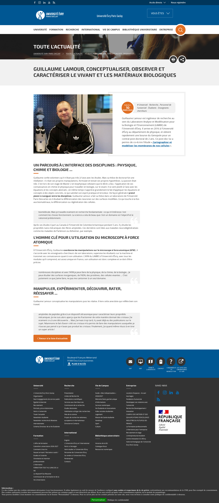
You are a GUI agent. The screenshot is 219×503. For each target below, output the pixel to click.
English (66, 440)
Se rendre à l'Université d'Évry (75, 455)
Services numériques (102, 405)
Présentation (68, 393)
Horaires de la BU (101, 443)
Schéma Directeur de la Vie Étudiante (46, 426)
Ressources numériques (103, 449)
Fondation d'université (134, 399)
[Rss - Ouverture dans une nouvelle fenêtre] (54, 2)
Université (40, 29)
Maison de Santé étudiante (104, 417)
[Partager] (182, 59)
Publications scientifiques (73, 399)
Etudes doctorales (70, 408)
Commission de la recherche (74, 405)
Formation (56, 29)
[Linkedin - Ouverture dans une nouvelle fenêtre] (44, 2)
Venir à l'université (40, 411)
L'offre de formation (40, 443)
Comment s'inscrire (40, 449)
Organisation (38, 396)
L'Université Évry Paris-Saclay (43, 393)
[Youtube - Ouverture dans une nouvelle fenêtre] (49, 2)
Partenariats (68, 458)
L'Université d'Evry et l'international (76, 443)
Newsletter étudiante (40, 417)
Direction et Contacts (71, 423)
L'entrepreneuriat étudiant (135, 436)
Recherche (72, 29)
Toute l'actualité (74, 53)
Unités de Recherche (71, 396)
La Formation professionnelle (136, 426)
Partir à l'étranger (70, 446)
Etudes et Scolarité (40, 455)
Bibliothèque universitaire (139, 29)
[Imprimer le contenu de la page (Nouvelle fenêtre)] (173, 59)
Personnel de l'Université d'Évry (75, 452)
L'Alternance (37, 465)
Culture (98, 426)
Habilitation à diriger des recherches (77, 411)
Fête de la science (70, 414)
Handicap (98, 420)
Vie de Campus (111, 29)
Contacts (67, 462)
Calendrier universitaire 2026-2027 (45, 446)
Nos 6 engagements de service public (46, 399)
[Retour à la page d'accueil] (49, 14)
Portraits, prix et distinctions (43, 408)
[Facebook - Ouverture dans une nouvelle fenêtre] (34, 2)
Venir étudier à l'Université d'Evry (76, 449)
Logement (98, 414)
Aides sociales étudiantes (104, 411)
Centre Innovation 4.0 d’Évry (136, 439)
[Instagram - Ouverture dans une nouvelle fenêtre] (39, 2)
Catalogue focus (101, 446)
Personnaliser (98, 499)
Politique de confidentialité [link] (118, 500)
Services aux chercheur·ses (74, 402)
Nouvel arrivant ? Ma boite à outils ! (45, 452)
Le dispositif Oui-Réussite (42, 474)
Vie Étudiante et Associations (105, 408)
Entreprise (166, 29)
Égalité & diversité (39, 402)
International (90, 29)
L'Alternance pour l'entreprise (136, 430)
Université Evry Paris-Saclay (46, 53)
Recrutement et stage (133, 433)
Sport (97, 423)
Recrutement (38, 405)
